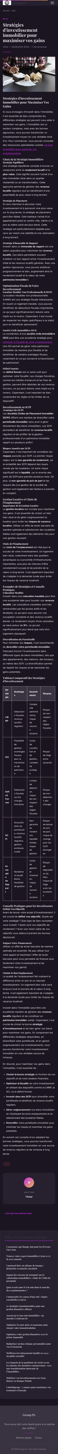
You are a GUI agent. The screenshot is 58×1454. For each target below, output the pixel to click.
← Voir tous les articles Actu (17, 1213)
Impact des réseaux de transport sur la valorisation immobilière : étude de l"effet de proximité (28, 1277)
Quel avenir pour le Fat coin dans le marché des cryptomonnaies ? (28, 1289)
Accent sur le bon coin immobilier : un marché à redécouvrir (25, 1317)
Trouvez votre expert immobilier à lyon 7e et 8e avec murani (28, 1257)
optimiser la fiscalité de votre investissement (27, 342)
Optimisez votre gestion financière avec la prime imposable (27, 1336)
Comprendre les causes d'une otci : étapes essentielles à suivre (26, 1298)
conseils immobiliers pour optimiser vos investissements (28, 149)
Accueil (6, 10)
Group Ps (19, 3)
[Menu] (52, 3)
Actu (14, 10)
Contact (38, 1437)
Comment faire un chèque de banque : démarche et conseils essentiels (25, 1267)
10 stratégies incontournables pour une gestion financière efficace (25, 1307)
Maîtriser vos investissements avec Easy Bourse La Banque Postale (26, 1379)
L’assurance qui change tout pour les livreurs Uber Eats (28, 1248)
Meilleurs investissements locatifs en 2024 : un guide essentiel (27, 1354)
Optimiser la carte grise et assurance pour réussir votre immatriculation (27, 1326)
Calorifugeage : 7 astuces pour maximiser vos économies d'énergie (28, 1389)
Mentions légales (23, 1437)
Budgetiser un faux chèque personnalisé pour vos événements (28, 1345)
